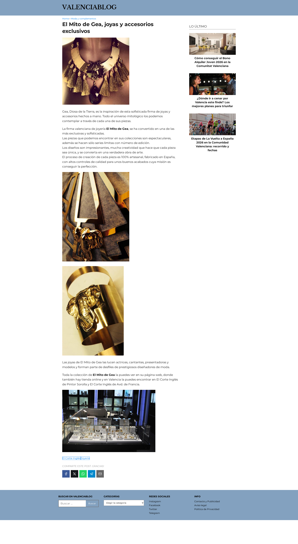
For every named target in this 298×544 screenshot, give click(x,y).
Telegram (154, 513)
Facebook (154, 505)
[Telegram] (91, 474)
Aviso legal (200, 505)
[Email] (100, 474)
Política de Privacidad (206, 509)
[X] (74, 474)
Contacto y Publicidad (207, 501)
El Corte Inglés (71, 458)
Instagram (155, 501)
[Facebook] (66, 474)
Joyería (85, 458)
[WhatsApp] (83, 474)
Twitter (153, 509)
